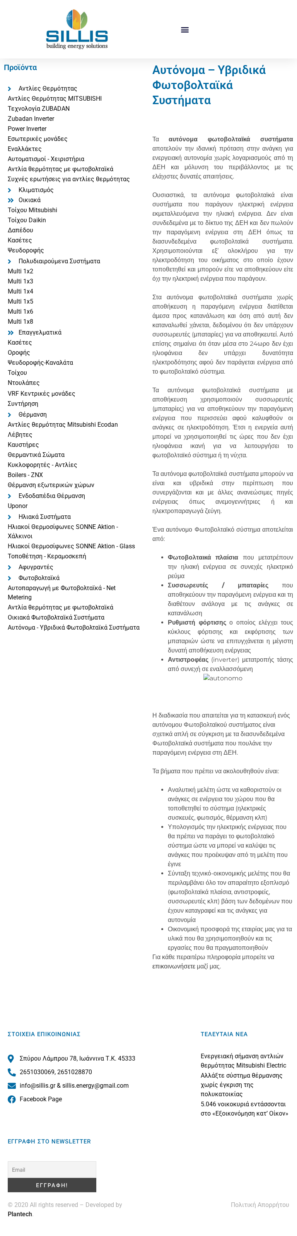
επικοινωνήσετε (173, 966)
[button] (185, 29)
